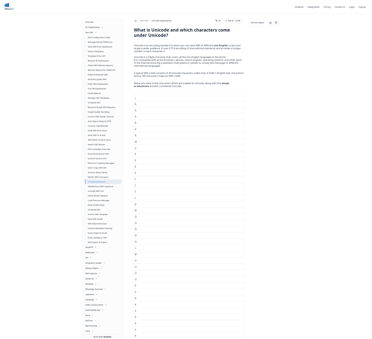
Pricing (327, 7)
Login (352, 7)
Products (299, 7)
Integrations (314, 7)
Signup (362, 7)
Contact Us (340, 7)
